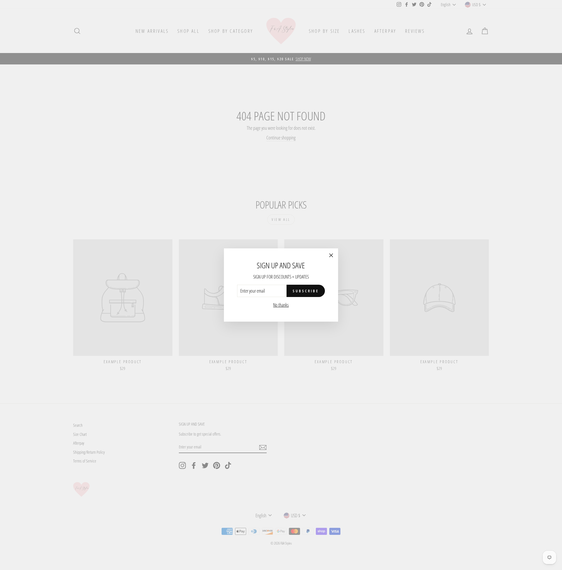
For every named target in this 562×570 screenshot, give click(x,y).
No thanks (281, 305)
